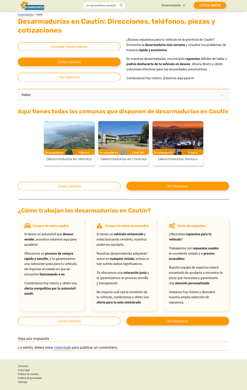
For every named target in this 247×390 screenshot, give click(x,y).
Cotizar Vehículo (69, 62)
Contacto (23, 366)
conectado (62, 347)
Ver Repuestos (177, 186)
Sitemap (22, 382)
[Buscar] (121, 5)
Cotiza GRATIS (209, 5)
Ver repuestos (69, 77)
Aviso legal (24, 370)
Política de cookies (28, 374)
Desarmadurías (171, 5)
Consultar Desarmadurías (69, 47)
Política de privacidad (30, 378)
